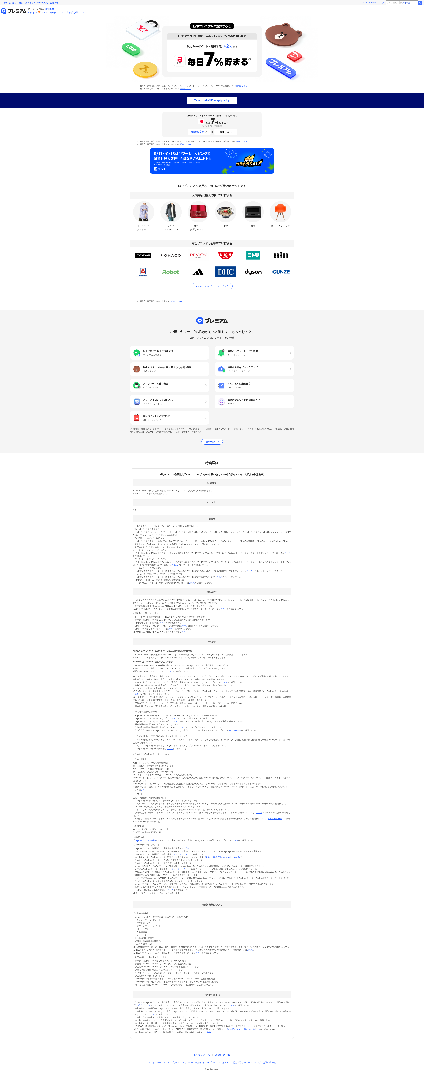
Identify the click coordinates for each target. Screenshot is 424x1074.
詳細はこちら (241, 85)
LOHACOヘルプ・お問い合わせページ (243, 1029)
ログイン (32, 12)
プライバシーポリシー (159, 1062)
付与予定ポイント (143, 1005)
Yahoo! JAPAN (368, 2)
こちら (287, 552)
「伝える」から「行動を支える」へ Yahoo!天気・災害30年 (30, 2)
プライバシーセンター (182, 1062)
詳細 (187, 848)
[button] (169, 353)
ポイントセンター (181, 854)
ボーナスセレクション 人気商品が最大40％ (62, 12)
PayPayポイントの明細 (145, 840)
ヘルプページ (235, 730)
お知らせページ (275, 818)
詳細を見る (197, 431)
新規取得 (49, 9)
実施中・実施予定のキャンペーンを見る (223, 857)
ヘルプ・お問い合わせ (265, 1062)
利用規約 (199, 1062)
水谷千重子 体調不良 (410, 2)
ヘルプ (381, 2)
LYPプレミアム (202, 1054)
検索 (420, 3)
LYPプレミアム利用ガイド (218, 1062)
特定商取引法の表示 (242, 1062)
